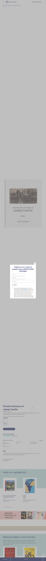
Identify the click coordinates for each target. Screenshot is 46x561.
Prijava (14, 284)
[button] (35, 264)
